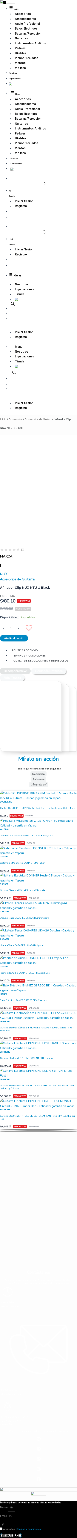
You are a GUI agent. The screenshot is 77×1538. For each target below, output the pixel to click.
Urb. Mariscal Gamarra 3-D (14, 1417)
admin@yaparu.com (10, 1394)
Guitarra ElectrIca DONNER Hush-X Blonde (22, 890)
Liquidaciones (15, 78)
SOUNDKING (6, 802)
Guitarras (21, 38)
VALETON (4, 829)
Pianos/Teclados (26, 58)
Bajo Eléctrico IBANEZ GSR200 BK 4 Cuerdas (23, 1000)
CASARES (5, 911)
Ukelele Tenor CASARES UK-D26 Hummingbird (24, 917)
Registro (21, 206)
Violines (20, 68)
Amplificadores (25, 19)
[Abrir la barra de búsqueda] (13, 304)
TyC (2, 1524)
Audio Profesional (27, 23)
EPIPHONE (5, 1021)
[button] (31, 629)
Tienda (19, 294)
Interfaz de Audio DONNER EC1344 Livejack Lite (25, 972)
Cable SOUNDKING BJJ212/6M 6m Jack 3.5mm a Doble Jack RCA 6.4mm (37, 808)
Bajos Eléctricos (26, 28)
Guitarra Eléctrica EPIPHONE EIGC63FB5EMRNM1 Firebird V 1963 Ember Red (37, 1117)
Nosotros (13, 73)
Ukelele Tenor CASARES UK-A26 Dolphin (21, 945)
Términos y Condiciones (28, 1529)
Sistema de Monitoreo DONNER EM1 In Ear (22, 862)
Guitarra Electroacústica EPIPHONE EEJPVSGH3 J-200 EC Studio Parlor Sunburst (36, 1029)
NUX (3, 574)
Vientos (20, 63)
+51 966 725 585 (8, 1389)
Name (4, 1507)
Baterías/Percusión (28, 33)
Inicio (3, 419)
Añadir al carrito (14, 638)
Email (4, 1516)
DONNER (4, 856)
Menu (17, 275)
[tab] (15, 671)
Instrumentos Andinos (30, 43)
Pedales (20, 48)
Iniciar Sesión (24, 201)
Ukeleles (20, 53)
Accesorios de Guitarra (39, 419)
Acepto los (22, 1529)
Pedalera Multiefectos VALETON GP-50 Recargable (26, 835)
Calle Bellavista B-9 (10, 1421)
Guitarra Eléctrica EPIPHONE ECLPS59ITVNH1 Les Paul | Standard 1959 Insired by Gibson (37, 1087)
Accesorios (23, 14)
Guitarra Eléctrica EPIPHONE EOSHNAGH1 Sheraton (27, 1058)
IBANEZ (3, 994)
